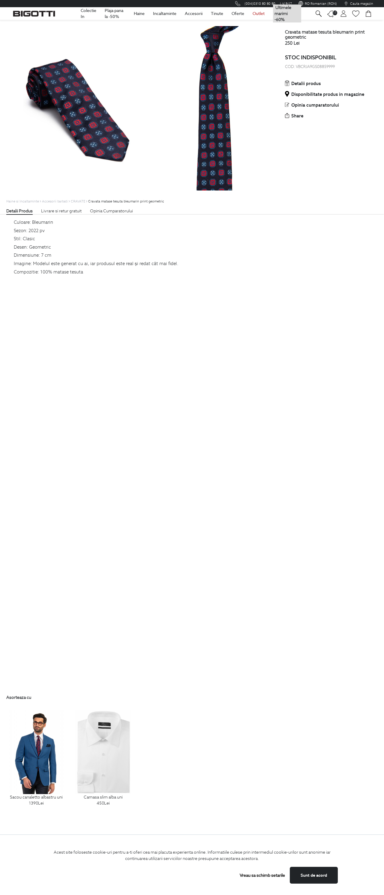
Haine (139, 13)
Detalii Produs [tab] (19, 211)
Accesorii (193, 13)
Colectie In (88, 13)
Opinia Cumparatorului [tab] (111, 211)
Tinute (217, 13)
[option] (36, 764)
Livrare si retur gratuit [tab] (61, 211)
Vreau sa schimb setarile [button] (262, 875)
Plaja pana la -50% (114, 13)
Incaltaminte (164, 13)
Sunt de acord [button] (314, 875)
